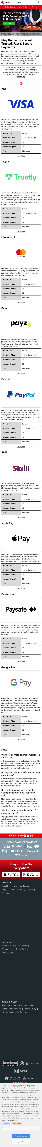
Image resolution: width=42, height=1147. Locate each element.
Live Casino (23, 7)
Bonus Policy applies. (25, 35)
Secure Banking (18, 889)
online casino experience (19, 54)
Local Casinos (8, 953)
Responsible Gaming (11, 1005)
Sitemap (31, 889)
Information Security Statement (15, 1012)
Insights (5, 889)
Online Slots (21, 949)
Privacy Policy (30, 1009)
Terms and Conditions (11, 1009)
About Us (5, 886)
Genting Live (7, 949)
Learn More (21, 156)
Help (15, 886)
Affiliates (5, 893)
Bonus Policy (28, 1005)
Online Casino (10, 7)
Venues (34, 7)
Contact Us (24, 886)
